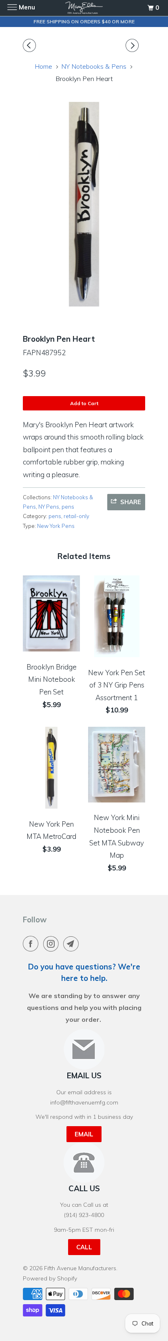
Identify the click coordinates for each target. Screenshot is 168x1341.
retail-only (76, 516)
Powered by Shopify (50, 1278)
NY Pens (48, 506)
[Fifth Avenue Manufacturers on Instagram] (52, 943)
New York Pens (56, 526)
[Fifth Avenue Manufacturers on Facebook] (32, 943)
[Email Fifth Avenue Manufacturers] (72, 943)
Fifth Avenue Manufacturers (80, 1268)
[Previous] (30, 46)
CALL (84, 1247)
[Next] (133, 46)
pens (68, 506)
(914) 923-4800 (84, 1215)
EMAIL (84, 1134)
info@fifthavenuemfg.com (84, 1102)
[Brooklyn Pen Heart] (84, 204)
